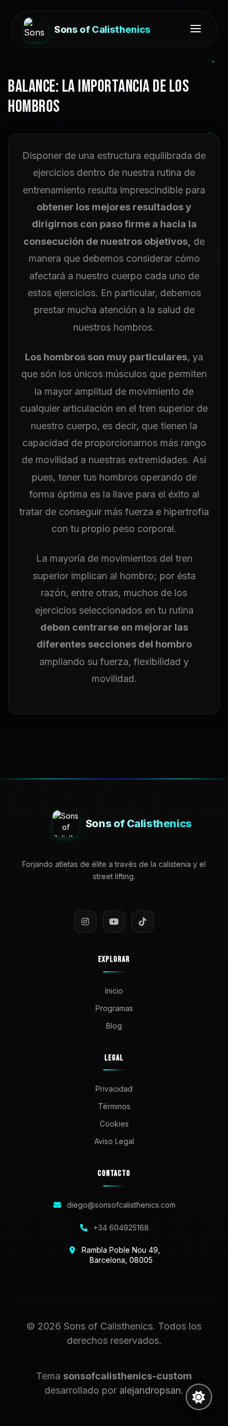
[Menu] (195, 29)
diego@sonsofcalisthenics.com (121, 1204)
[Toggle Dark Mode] (199, 1397)
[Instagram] (85, 921)
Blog (114, 1025)
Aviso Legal (114, 1141)
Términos (114, 1106)
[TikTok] (142, 921)
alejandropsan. (151, 1390)
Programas (114, 1008)
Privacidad (114, 1088)
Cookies (114, 1123)
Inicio (114, 990)
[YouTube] (114, 921)
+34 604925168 (121, 1227)
